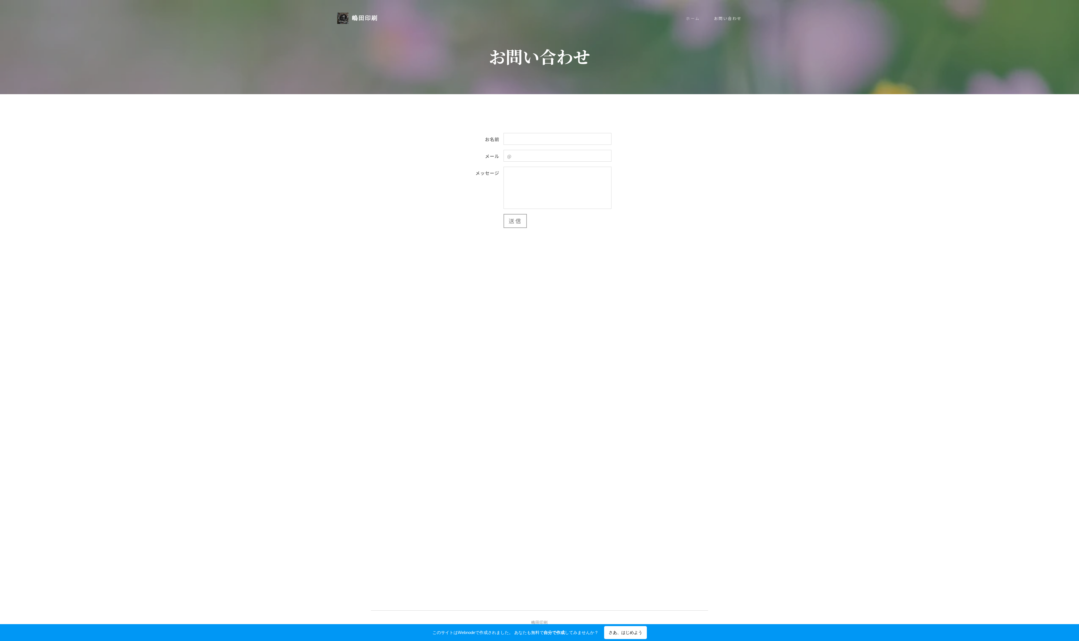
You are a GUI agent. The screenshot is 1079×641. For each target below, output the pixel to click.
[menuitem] (695, 18)
